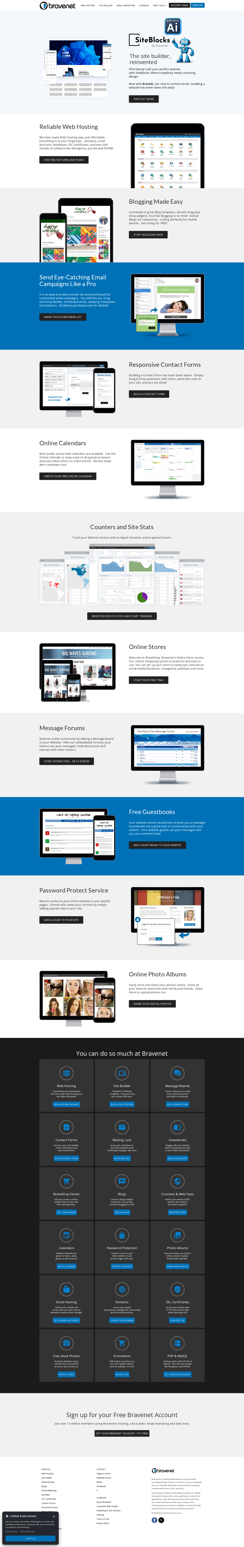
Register (197, 5)
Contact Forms (48, 1503)
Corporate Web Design (107, 1506)
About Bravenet (104, 1502)
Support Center (104, 1473)
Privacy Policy (103, 1523)
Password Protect (50, 1507)
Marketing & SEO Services (109, 1510)
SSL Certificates (49, 1499)
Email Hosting (48, 1482)
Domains (144, 5)
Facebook (101, 1486)
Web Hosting (88, 5)
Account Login (179, 5)
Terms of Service (27, 1531)
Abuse (99, 1482)
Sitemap (100, 1514)
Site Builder (106, 5)
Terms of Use (103, 1519)
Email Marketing (126, 5)
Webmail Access (104, 1477)
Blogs (44, 1486)
